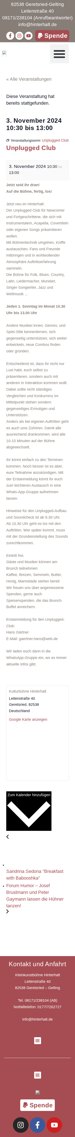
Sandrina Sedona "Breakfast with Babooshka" (34, 875)
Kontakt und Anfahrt (37, 963)
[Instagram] (19, 35)
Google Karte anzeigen (28, 719)
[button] (52, 35)
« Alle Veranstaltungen (28, 79)
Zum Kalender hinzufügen (29, 795)
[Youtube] (28, 35)
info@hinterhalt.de (37, 1019)
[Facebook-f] (10, 35)
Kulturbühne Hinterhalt (27, 691)
